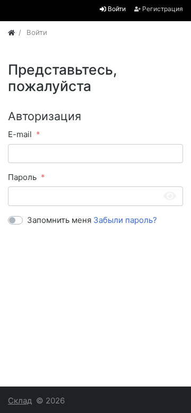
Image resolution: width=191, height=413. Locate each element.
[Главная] (11, 32)
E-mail (20, 134)
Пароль (22, 177)
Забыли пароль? (125, 220)
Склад (20, 401)
